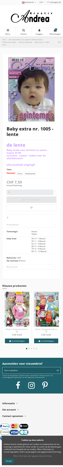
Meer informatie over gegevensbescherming (32, 456)
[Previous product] (59, 42)
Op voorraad (12, 261)
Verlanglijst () (55, 2)
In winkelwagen (33, 199)
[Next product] (60, 42)
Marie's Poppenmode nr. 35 (46, 330)
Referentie (11, 258)
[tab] (31, 224)
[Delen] (7, 217)
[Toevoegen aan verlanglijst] (31, 207)
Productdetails (13, 224)
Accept (9, 461)
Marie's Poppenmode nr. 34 (17, 330)
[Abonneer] (58, 370)
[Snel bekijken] (28, 301)
